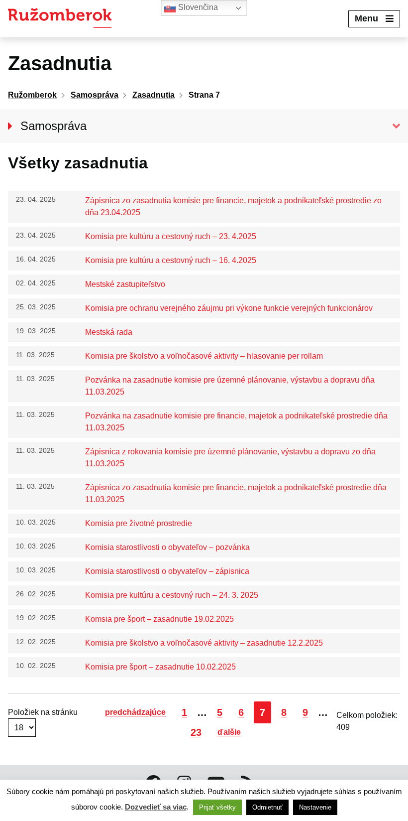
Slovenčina (197, 7)
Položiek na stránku (43, 712)
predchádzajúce (135, 712)
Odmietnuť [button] (267, 807)
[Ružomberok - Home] (63, 18)
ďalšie (229, 732)
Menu (366, 18)
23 (198, 732)
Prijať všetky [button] (217, 807)
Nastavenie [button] (315, 807)
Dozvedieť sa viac (156, 807)
